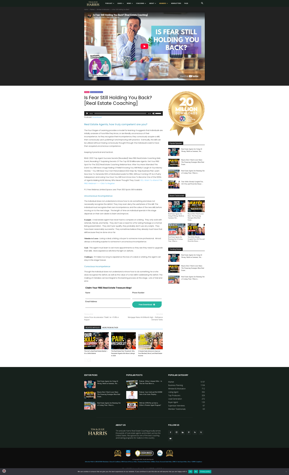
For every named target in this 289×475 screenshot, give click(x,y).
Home (86, 9)
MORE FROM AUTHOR (110, 328)
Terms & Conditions (115, 461)
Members (162, 3)
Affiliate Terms (155, 461)
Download (97, 117)
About (151, 3)
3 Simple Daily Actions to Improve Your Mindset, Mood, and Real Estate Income (150, 353)
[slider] (158, 113)
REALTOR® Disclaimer (102, 461)
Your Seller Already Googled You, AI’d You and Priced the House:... (196, 239)
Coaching (140, 3)
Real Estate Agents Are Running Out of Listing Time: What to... (175, 239)
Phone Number (138, 293)
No (196, 471)
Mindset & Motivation (103, 9)
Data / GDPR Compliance (195, 461)
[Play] (87, 113)
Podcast (108, 3)
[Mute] (153, 113)
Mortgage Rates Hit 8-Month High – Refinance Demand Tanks (145, 318)
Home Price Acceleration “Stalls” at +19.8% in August (101, 318)
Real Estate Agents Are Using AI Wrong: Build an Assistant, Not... (176, 216)
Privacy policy (205, 471)
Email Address (91, 301)
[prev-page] (85, 360)
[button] (202, 3)
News (129, 3)
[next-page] (89, 360)
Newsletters (176, 3)
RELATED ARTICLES (93, 328)
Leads (119, 3)
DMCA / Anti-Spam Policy (180, 461)
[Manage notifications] (4, 471)
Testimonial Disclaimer (144, 461)
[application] (123, 113)
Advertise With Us (90, 461)
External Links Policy (166, 461)
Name (87, 293)
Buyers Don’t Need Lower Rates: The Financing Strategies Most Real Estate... (192, 162)
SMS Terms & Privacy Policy (129, 461)
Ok (190, 471)
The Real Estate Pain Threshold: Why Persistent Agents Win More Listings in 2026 (123, 353)
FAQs (186, 3)
